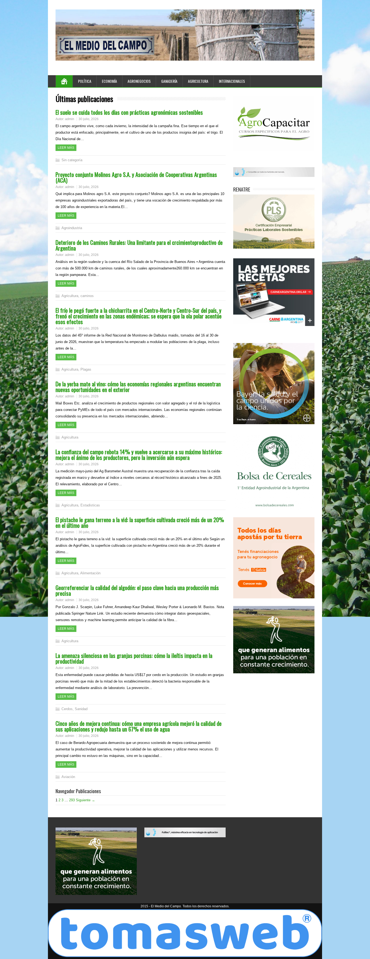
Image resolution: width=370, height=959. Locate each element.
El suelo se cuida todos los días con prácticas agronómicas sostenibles (129, 112)
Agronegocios (139, 81)
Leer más (66, 148)
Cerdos (67, 709)
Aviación (68, 777)
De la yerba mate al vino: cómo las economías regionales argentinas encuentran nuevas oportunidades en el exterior (138, 387)
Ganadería (169, 81)
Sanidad (81, 709)
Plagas (85, 369)
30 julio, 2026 (89, 119)
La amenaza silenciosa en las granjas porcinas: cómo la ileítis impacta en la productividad (134, 658)
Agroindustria (71, 228)
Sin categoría (71, 160)
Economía (109, 81)
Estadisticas (90, 505)
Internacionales (232, 81)
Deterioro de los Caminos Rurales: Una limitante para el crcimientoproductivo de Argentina (139, 245)
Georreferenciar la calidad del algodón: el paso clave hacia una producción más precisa (137, 590)
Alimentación (90, 573)
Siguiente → (85, 800)
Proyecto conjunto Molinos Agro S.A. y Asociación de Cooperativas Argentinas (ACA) (136, 177)
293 (72, 800)
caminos (87, 296)
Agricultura (198, 81)
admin (69, 119)
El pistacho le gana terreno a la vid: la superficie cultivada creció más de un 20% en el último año (140, 522)
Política (84, 81)
